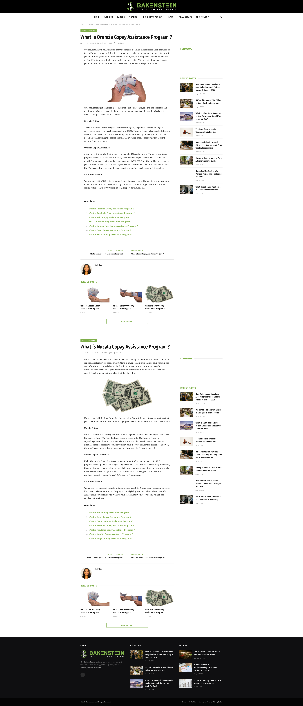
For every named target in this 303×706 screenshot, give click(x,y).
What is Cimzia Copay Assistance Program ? (90, 307)
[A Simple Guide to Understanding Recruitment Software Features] (185, 667)
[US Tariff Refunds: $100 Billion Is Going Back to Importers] (186, 103)
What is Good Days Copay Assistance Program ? (105, 558)
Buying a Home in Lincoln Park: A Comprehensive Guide (209, 159)
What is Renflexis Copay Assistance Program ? (112, 213)
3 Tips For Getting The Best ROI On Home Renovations (207, 681)
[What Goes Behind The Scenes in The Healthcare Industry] (186, 189)
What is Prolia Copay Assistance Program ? (147, 254)
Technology (202, 17)
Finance (133, 17)
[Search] (221, 17)
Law (170, 17)
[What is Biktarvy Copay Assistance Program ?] (127, 294)
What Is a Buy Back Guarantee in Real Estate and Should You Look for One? (208, 116)
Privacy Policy (218, 702)
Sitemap (201, 702)
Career (121, 17)
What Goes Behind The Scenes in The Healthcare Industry (208, 188)
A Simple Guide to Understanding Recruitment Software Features (206, 667)
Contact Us (192, 702)
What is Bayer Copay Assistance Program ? (110, 230)
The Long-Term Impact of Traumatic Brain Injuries (206, 130)
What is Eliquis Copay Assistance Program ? (110, 538)
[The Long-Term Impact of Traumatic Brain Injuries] (186, 132)
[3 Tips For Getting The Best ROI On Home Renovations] (185, 683)
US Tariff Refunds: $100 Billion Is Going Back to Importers (208, 101)
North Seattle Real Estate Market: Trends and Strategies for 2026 (209, 174)
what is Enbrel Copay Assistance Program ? (110, 221)
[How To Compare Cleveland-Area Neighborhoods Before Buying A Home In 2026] (186, 87)
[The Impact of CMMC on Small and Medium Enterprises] (185, 654)
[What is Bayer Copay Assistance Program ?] (159, 294)
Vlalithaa (98, 265)
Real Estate (185, 17)
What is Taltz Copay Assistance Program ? (109, 217)
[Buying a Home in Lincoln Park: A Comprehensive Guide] (186, 160)
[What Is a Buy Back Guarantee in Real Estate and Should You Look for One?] (186, 116)
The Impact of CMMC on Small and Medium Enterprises (207, 653)
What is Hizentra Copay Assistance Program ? (111, 208)
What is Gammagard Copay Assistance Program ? (113, 226)
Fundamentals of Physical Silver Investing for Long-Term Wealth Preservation (209, 145)
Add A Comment (127, 321)
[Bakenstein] (151, 6)
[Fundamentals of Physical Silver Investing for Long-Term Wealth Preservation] (186, 145)
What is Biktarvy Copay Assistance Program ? (123, 307)
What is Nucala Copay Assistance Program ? (110, 234)
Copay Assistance (89, 30)
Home (97, 17)
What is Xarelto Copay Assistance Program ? (111, 534)
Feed (208, 702)
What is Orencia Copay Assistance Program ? (111, 521)
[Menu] (82, 17)
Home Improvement (152, 17)
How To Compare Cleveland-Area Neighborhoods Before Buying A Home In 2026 (208, 87)
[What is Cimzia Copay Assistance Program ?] (94, 294)
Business (108, 17)
